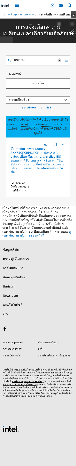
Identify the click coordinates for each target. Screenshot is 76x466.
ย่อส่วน (50, 107)
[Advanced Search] (65, 60)
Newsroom (10, 296)
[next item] (73, 14)
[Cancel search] (59, 60)
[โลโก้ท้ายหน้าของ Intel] (11, 429)
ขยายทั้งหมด (29, 107)
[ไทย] (61, 5)
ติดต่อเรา (9, 286)
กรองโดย (38, 83)
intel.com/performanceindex (27, 381)
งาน (5, 314)
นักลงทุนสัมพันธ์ (14, 277)
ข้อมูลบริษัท (11, 250)
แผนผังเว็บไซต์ (12, 305)
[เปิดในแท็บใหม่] (45, 144)
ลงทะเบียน (48, 124)
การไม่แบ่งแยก (13, 268)
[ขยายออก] (62, 144)
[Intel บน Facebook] (4, 329)
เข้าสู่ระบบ (28, 124)
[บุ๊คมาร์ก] (55, 145)
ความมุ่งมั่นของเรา (16, 259)
